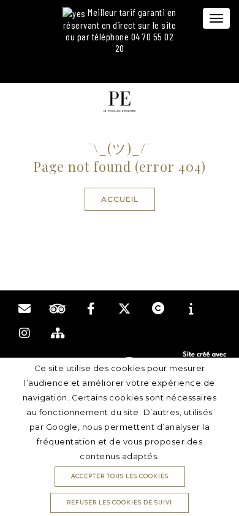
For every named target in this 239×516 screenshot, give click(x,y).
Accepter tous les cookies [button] (120, 476)
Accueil (119, 199)
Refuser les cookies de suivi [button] (119, 502)
